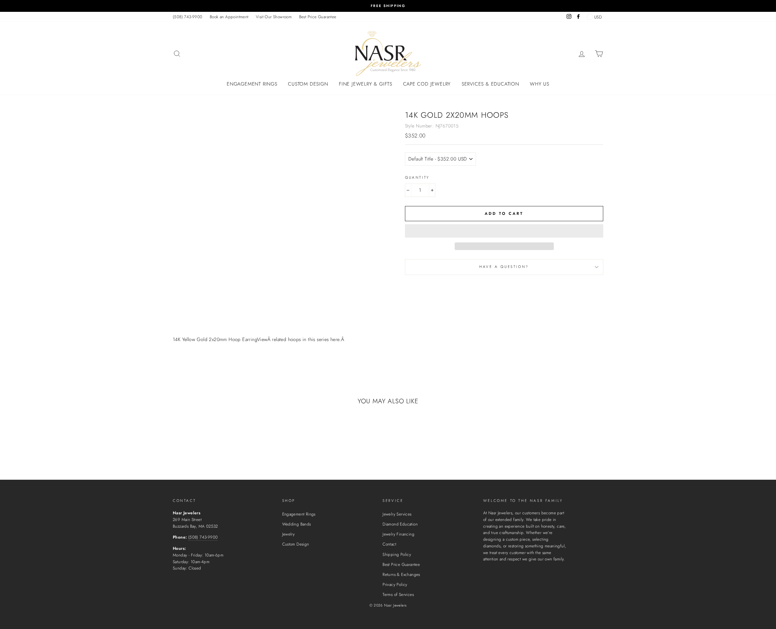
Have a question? (504, 266)
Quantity (417, 177)
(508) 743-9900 (187, 17)
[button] (504, 231)
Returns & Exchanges (401, 574)
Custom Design (308, 83)
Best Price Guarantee (317, 17)
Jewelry (288, 534)
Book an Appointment (229, 17)
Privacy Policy (395, 584)
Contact (389, 544)
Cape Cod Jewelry (427, 83)
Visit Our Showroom (274, 17)
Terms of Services (398, 594)
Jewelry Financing (398, 534)
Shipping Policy (397, 554)
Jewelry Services (397, 514)
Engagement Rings (252, 83)
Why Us (539, 83)
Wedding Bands (296, 524)
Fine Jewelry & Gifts (365, 83)
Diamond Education (400, 524)
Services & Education (490, 83)
